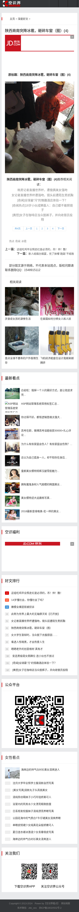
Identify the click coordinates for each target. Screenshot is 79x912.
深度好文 (23, 18)
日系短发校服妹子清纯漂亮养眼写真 (33, 811)
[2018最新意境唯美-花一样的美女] (12, 514)
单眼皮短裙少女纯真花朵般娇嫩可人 (33, 825)
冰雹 (23, 241)
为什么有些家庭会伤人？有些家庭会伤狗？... (46, 444)
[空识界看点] (14, 3)
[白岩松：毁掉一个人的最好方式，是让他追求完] (12, 393)
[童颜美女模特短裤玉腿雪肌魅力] (12, 474)
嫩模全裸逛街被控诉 (22, 606)
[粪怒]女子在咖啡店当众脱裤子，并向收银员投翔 (40, 669)
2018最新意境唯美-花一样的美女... (41, 511)
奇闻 (17, 241)
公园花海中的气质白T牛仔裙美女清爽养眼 (37, 818)
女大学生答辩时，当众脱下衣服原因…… (34, 634)
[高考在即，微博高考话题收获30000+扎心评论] (12, 433)
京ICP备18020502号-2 (50, 908)
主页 (12, 18)
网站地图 (65, 903)
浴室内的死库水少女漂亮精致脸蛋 (32, 804)
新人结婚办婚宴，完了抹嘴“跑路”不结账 (51, 253)
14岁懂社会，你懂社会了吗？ (28, 599)
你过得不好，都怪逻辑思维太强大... (41, 417)
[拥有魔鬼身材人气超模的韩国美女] (12, 487)
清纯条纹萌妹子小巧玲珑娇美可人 (32, 797)
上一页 (29, 228)
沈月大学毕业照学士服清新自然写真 (33, 783)
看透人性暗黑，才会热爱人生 (28, 641)
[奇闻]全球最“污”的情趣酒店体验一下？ (42, 200)
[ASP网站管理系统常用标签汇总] (12, 407)
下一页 (61, 228)
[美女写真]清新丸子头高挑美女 (30, 790)
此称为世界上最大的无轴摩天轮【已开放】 (35, 613)
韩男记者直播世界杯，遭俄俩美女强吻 (42, 190)
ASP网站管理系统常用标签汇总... (40, 403)
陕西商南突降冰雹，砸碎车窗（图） (31, 627)
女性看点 (12, 758)
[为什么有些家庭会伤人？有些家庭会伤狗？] (12, 447)
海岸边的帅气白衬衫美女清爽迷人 (40, 769)
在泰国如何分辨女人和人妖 (55, 318)
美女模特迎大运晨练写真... (36, 497)
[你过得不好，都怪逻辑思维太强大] (12, 420)
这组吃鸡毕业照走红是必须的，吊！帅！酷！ (42, 249)
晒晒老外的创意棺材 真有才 (27, 648)
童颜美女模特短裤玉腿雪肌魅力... (40, 470)
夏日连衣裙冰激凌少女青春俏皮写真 (33, 832)
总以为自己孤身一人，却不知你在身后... (44, 457)
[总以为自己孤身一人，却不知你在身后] (12, 460)
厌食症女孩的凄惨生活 (18, 318)
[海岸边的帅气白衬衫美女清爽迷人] (12, 772)
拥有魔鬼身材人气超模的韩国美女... (41, 484)
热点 (11, 241)
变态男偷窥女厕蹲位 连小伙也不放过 (33, 655)
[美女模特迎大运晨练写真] (12, 501)
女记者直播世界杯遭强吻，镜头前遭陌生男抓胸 (42, 195)
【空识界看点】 (52, 903)
